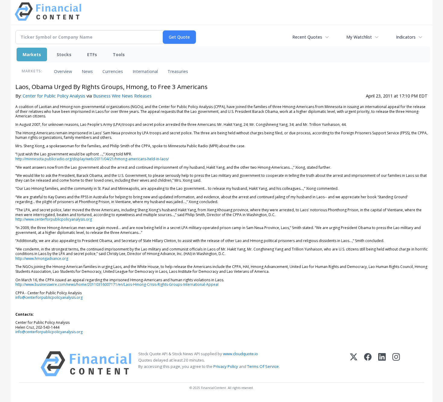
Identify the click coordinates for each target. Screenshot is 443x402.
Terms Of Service (263, 366)
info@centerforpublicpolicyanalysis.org (49, 297)
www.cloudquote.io (240, 353)
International (145, 71)
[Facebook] (368, 364)
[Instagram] (396, 364)
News (87, 71)
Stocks (64, 54)
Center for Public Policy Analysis (54, 96)
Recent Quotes (307, 37)
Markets (32, 54)
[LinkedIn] (382, 364)
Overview (63, 71)
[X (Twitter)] (353, 364)
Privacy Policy (225, 366)
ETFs (92, 54)
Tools (119, 54)
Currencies (112, 71)
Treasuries (178, 71)
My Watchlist (359, 37)
